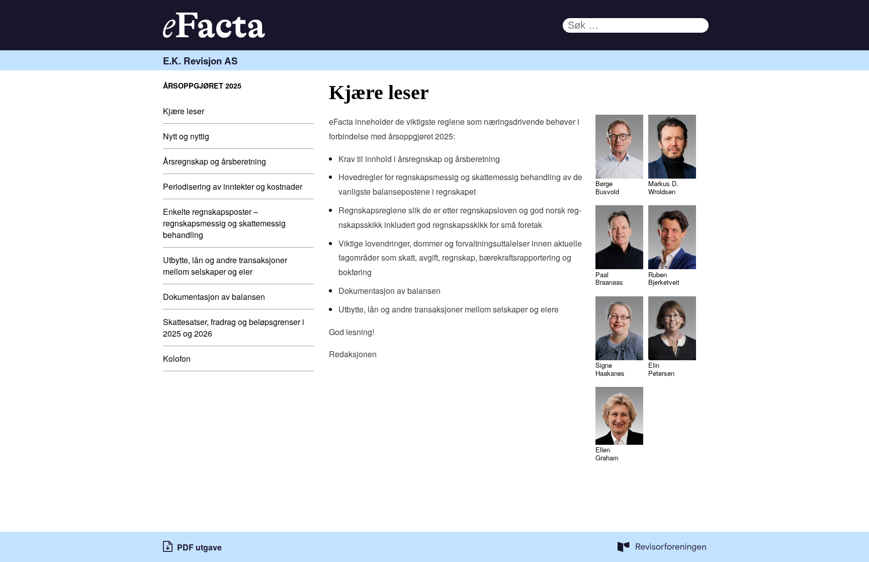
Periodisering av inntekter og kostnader (232, 186)
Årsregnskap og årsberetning (214, 161)
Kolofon (177, 358)
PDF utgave (199, 547)
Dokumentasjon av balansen (214, 296)
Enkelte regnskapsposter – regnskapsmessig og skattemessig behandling (224, 223)
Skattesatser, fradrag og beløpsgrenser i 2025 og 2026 (233, 327)
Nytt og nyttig (186, 136)
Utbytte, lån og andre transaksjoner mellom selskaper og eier (225, 265)
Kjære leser (183, 111)
